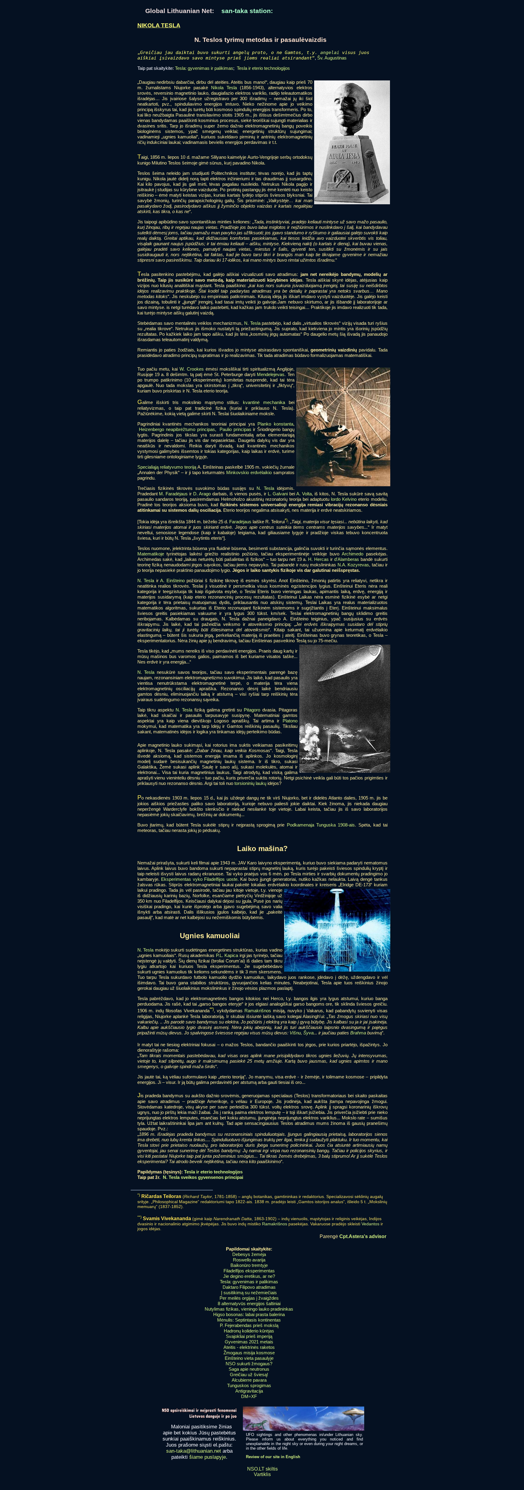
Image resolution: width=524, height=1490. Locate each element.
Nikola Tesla (224, 87)
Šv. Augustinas (332, 57)
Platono (290, 720)
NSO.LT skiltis (262, 1468)
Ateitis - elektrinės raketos (249, 1347)
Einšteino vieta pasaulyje (249, 1358)
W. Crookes (191, 369)
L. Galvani (278, 493)
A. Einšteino (172, 580)
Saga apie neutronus (249, 1369)
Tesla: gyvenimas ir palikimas (204, 68)
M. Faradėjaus (173, 493)
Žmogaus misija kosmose (249, 1352)
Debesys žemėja (249, 1254)
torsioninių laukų (250, 783)
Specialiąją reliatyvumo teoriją (166, 467)
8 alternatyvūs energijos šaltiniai (249, 1303)
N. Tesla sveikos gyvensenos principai (203, 1177)
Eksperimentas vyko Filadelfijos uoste (199, 879)
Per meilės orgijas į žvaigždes (249, 1298)
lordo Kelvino (344, 499)
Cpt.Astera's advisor (362, 1236)
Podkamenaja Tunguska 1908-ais (321, 824)
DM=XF (249, 1396)
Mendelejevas (270, 374)
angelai (329, 52)
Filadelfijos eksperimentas (249, 1270)
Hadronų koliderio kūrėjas (249, 1330)
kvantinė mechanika (264, 402)
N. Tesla (252, 323)
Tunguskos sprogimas (249, 1385)
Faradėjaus (240, 521)
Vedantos (370, 1223)
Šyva (308, 1032)
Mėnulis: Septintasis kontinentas (249, 1319)
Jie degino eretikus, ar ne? (249, 1276)
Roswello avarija (249, 1259)
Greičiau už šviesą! (249, 1374)
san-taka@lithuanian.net (193, 1451)
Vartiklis (262, 1474)
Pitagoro (252, 709)
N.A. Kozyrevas (353, 564)
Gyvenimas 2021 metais (249, 1341)
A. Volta (304, 493)
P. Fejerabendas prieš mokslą (249, 1325)
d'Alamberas (346, 559)
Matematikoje (150, 553)
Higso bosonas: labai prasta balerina (249, 1314)
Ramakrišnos (257, 1010)
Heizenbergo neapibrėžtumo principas (177, 429)
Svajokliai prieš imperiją (249, 1336)
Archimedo (352, 553)
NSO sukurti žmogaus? (249, 1363)
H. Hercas (318, 559)
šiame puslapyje (207, 1457)
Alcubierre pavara (249, 1380)
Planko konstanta (275, 423)
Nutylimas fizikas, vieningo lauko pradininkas (249, 1309)
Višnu (295, 1032)
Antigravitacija (249, 1390)
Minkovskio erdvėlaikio (249, 472)
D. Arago (202, 493)
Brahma (358, 1032)
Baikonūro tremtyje (249, 1265)
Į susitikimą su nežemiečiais (249, 1292)
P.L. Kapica (227, 955)
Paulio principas (235, 429)
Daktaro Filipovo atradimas (249, 1287)
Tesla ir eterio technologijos (263, 68)
